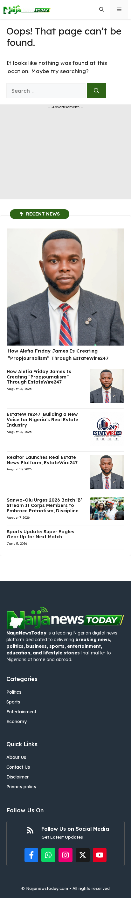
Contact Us (18, 767)
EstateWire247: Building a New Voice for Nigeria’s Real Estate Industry (42, 419)
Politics (13, 692)
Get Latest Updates (62, 837)
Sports (13, 702)
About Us (16, 757)
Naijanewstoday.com (47, 888)
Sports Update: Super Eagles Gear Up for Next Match (40, 534)
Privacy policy (21, 787)
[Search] (96, 90)
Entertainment (21, 712)
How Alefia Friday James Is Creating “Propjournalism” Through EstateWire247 (39, 377)
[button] (101, 9)
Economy (16, 721)
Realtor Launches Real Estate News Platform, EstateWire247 (42, 459)
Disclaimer (17, 777)
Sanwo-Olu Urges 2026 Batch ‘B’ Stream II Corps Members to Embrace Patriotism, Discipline (44, 505)
